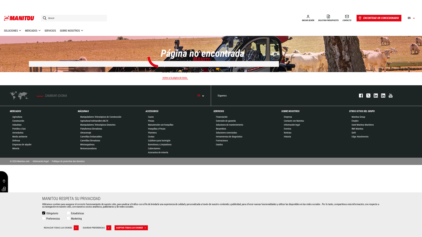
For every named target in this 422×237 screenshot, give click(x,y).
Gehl (354, 132)
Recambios (221, 128)
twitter (366, 95)
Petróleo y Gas (19, 128)
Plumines (152, 132)
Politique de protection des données (68, 161)
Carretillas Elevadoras (90, 140)
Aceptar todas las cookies (129, 227)
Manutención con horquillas (160, 124)
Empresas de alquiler (21, 144)
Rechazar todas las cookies (58, 227)
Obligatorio (52, 213)
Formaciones (222, 140)
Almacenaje (85, 132)
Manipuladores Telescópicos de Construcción (100, 117)
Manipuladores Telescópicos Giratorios (97, 124)
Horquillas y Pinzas (156, 128)
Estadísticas (77, 213)
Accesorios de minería (158, 152)
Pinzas (151, 120)
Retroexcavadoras (88, 148)
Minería (15, 148)
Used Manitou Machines (363, 124)
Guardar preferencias (94, 227)
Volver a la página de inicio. (175, 77)
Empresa (288, 117)
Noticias (287, 132)
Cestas (151, 136)
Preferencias (53, 218)
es (198, 95)
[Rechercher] (44, 18)
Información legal (292, 124)
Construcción (18, 120)
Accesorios (152, 111)
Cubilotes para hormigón (159, 140)
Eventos (287, 128)
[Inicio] (19, 18)
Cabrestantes (154, 148)
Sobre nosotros (290, 111)
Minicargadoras (87, 144)
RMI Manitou (357, 128)
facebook (359, 95)
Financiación (221, 117)
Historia (287, 136)
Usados (219, 144)
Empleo (355, 120)
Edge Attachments (360, 136)
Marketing (76, 218)
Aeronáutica (17, 132)
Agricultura (17, 117)
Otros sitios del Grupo (362, 111)
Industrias (16, 124)
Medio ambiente (19, 136)
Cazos (151, 117)
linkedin (381, 95)
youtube (389, 95)
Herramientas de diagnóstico (229, 136)
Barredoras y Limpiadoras (159, 144)
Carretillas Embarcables (91, 136)
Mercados (15, 111)
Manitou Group (358, 117)
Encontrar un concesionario (381, 18)
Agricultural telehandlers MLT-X (94, 120)
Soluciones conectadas (226, 132)
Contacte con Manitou (294, 120)
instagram (374, 95)
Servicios (218, 111)
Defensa (16, 140)
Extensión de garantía (226, 120)
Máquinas (83, 111)
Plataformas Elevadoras (91, 128)
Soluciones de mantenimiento (229, 124)
